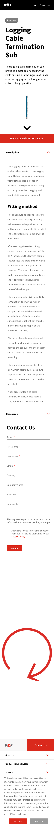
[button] (27, 138)
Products (11, 20)
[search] (35, 5)
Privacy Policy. (18, 536)
